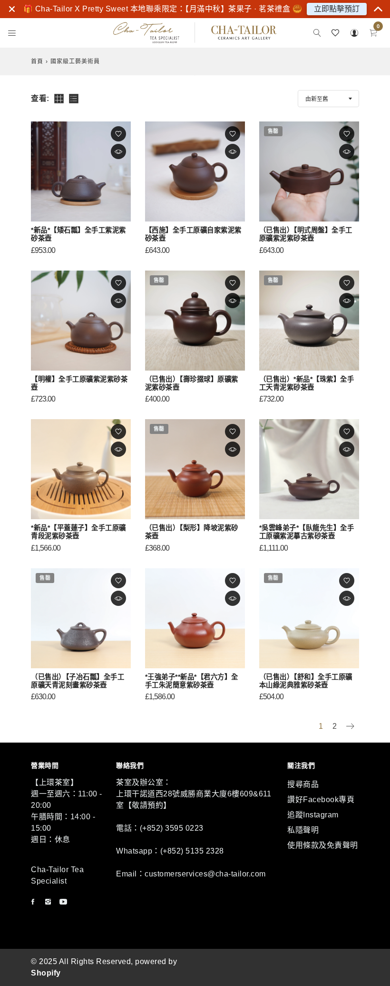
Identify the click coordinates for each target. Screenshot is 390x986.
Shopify (46, 973)
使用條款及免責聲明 (322, 845)
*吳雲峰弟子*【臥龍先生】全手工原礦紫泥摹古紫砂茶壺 (306, 532)
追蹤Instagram (313, 815)
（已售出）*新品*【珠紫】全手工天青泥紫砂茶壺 (306, 383)
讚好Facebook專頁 (320, 799)
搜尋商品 (303, 784)
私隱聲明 (303, 830)
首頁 (37, 61)
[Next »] (350, 727)
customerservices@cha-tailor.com (205, 874)
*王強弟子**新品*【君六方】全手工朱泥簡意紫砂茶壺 (191, 681)
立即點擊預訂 (337, 9)
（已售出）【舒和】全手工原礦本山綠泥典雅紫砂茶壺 (305, 681)
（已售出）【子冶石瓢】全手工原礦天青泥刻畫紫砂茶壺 (77, 681)
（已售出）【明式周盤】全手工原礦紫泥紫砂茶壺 (305, 234)
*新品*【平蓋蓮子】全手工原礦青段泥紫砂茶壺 (78, 532)
